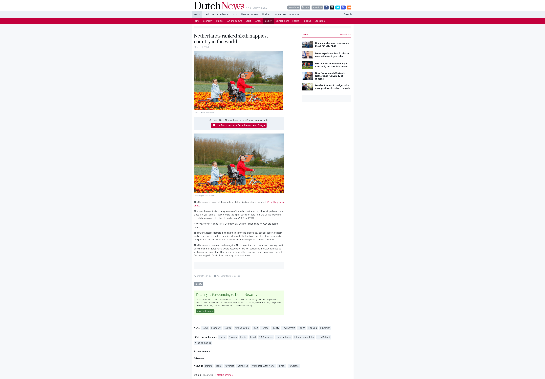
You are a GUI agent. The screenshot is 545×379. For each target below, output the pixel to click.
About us (294, 14)
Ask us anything (203, 342)
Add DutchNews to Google (228, 276)
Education (320, 21)
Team (218, 366)
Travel (253, 337)
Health (295, 21)
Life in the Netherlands (216, 14)
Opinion (233, 337)
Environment (282, 21)
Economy (207, 21)
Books (243, 337)
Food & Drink (323, 337)
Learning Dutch (283, 337)
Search (348, 14)
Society (268, 21)
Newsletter (294, 7)
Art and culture (234, 21)
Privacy (281, 366)
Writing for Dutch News (263, 366)
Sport (248, 21)
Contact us (242, 366)
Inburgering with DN (304, 337)
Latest (305, 34)
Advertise (317, 7)
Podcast (267, 14)
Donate (305, 7)
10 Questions (265, 337)
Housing (307, 21)
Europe (257, 21)
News (196, 14)
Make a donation (205, 311)
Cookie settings (225, 375)
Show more (345, 34)
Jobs (235, 14)
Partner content (250, 14)
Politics (220, 21)
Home (196, 21)
